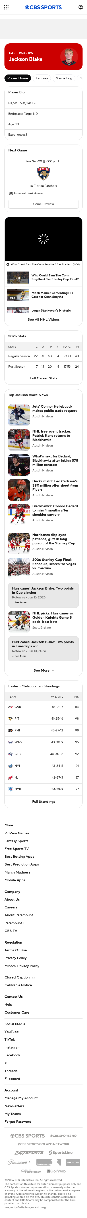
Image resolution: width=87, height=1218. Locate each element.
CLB (17, 759)
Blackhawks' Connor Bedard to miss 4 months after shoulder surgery (55, 514)
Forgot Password (17, 1126)
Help (8, 1009)
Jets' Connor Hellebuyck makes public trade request (54, 413)
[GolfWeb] (56, 1176)
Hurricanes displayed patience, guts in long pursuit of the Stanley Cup (53, 543)
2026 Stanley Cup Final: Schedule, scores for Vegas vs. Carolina (54, 568)
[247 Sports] (29, 1156)
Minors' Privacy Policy (21, 970)
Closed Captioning (19, 982)
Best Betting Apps (19, 861)
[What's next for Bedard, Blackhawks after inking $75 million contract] (19, 469)
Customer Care (16, 1017)
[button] (6, 7)
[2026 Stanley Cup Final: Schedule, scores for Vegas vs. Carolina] (19, 573)
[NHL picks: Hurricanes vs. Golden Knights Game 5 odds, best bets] (19, 626)
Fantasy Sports (16, 845)
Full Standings (43, 806)
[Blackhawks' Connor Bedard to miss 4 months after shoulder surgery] (19, 519)
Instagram (12, 1052)
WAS (18, 747)
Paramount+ (14, 927)
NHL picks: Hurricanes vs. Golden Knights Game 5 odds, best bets (53, 622)
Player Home (17, 78)
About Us (12, 904)
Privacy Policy (15, 962)
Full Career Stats (43, 382)
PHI (17, 735)
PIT (16, 723)
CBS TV (10, 935)
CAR (17, 711)
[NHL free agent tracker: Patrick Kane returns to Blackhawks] (19, 444)
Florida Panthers (45, 186)
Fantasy (42, 78)
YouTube (11, 1036)
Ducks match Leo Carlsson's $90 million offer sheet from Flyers (55, 489)
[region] (43, 239)
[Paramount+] (19, 1166)
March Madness (17, 877)
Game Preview (43, 204)
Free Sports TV (16, 853)
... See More (19, 607)
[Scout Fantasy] (31, 1175)
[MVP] (73, 1165)
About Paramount (18, 919)
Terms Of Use (15, 954)
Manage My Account (21, 1102)
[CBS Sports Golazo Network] (43, 1148)
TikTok (9, 1044)
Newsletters (14, 1110)
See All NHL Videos (44, 319)
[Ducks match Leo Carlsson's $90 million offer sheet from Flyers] (19, 494)
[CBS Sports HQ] (63, 1139)
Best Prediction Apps (21, 869)
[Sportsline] (61, 1156)
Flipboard (12, 1083)
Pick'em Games (16, 837)
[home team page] (43, 174)
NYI (17, 770)
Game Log (64, 78)
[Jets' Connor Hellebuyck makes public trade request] (19, 419)
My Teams (12, 1118)
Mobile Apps (14, 884)
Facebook (12, 1059)
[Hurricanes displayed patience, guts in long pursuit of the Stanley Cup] (19, 548)
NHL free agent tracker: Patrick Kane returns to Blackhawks (51, 440)
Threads (10, 1075)
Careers (10, 912)
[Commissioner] (48, 1165)
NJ (16, 782)
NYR (17, 794)
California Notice (18, 989)
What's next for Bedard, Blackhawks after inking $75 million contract (55, 465)
